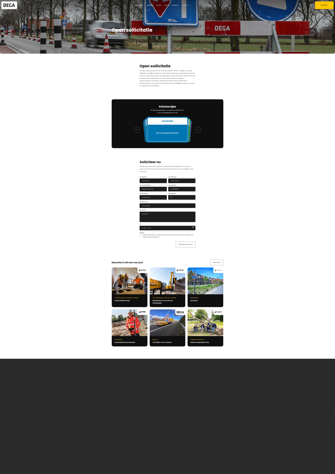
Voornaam (143, 177)
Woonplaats (144, 202)
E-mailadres (172, 185)
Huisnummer (172, 193)
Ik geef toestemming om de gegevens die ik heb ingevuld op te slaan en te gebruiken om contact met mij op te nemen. (168, 236)
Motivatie (143, 210)
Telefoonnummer (145, 185)
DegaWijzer (150, 5)
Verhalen (158, 5)
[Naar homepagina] (9, 5)
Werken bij (175, 5)
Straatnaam (144, 193)
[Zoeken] (311, 5)
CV (140, 224)
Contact (185, 5)
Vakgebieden (138, 5)
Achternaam (172, 177)
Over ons (166, 5)
